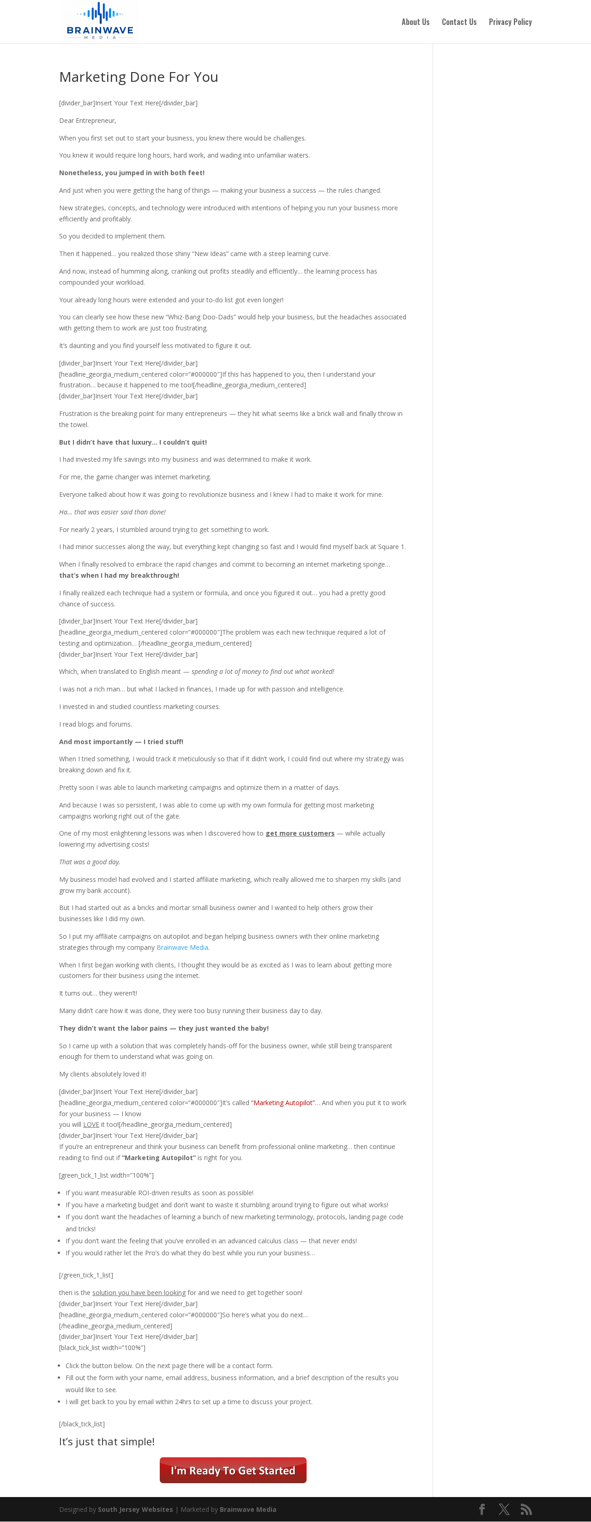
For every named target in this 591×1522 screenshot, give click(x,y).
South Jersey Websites (135, 1509)
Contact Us (459, 22)
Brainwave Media (182, 947)
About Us (416, 22)
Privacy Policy (510, 22)
